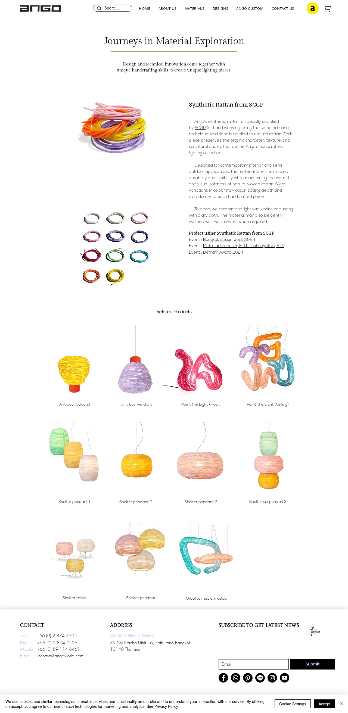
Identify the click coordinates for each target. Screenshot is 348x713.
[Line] (260, 678)
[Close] (341, 704)
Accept (324, 703)
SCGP (200, 128)
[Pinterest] (248, 678)
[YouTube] (284, 678)
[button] (167, 8)
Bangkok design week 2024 (229, 240)
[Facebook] (223, 678)
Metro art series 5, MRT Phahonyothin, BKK (243, 246)
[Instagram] (272, 678)
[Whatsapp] (235, 678)
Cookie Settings (292, 703)
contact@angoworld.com (60, 656)
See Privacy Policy (162, 706)
